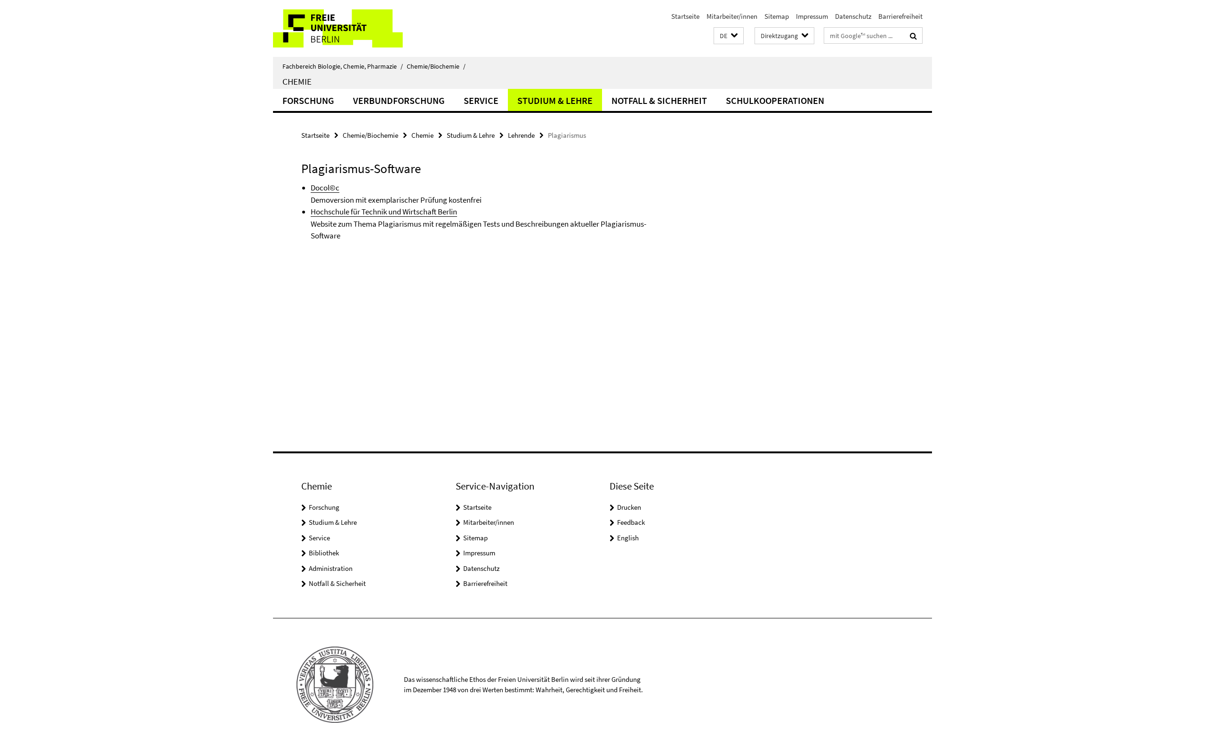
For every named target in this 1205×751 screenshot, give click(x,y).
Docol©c (325, 187)
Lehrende (521, 135)
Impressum (812, 16)
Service (481, 100)
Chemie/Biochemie (436, 66)
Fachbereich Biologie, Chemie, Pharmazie (342, 66)
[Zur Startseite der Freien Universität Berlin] (352, 28)
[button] (729, 36)
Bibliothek (324, 552)
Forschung (308, 100)
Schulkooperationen (775, 100)
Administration (331, 568)
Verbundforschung (399, 100)
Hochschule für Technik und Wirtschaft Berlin (384, 211)
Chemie (297, 81)
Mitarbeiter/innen (732, 16)
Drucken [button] (629, 507)
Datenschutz (853, 16)
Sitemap (776, 16)
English (628, 537)
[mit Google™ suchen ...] (913, 35)
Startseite (685, 16)
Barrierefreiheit (900, 16)
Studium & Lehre (555, 100)
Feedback (631, 522)
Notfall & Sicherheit (659, 100)
